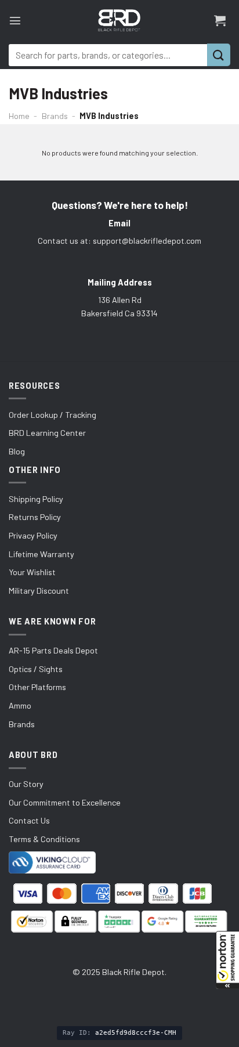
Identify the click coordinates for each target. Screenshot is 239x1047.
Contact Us (29, 820)
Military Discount (39, 590)
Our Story (26, 784)
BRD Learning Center (47, 433)
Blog (17, 451)
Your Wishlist (32, 572)
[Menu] (15, 20)
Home (19, 116)
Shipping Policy (36, 499)
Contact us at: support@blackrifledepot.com (119, 240)
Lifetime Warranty (41, 554)
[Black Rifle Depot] (119, 20)
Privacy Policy (33, 535)
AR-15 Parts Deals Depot (53, 650)
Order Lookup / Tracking (52, 415)
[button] (227, 960)
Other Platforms (37, 687)
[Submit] (218, 55)
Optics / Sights (36, 669)
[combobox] (108, 55)
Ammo (20, 705)
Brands (55, 116)
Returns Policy (35, 517)
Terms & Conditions (44, 839)
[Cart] (220, 20)
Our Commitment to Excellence (65, 802)
